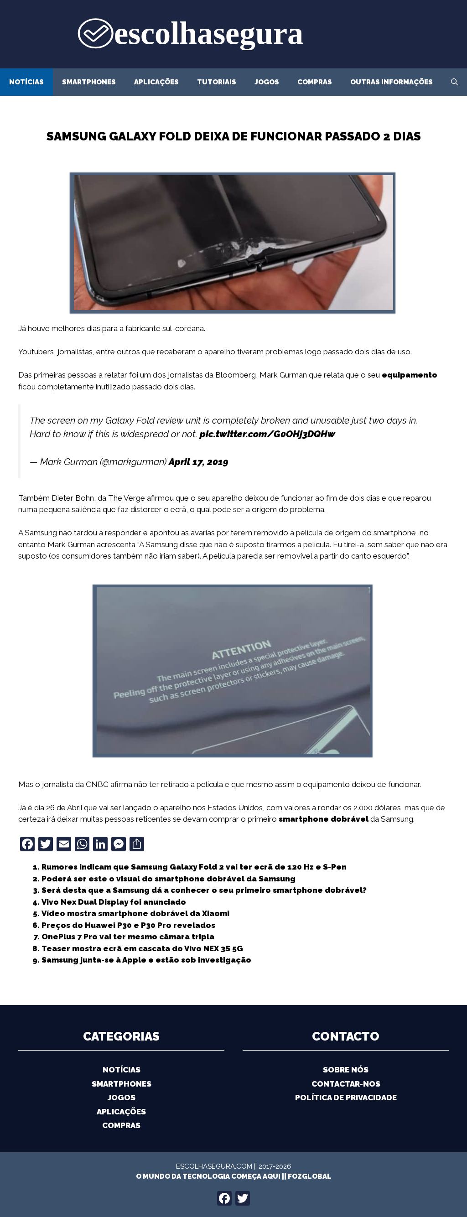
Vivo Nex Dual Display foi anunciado (114, 901)
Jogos (266, 82)
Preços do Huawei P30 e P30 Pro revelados (128, 925)
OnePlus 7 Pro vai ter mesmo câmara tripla (128, 936)
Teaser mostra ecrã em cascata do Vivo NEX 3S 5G (142, 948)
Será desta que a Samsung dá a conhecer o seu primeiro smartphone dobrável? (204, 890)
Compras (314, 82)
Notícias (26, 82)
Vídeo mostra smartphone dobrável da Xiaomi (135, 913)
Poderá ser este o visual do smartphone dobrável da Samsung (169, 878)
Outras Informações (391, 82)
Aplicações (156, 82)
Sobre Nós (345, 1069)
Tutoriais (216, 82)
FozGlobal (310, 1176)
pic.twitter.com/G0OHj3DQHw (267, 434)
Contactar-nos (345, 1083)
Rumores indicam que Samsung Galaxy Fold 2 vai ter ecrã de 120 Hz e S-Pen (194, 866)
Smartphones (89, 82)
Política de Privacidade (346, 1097)
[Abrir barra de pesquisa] (454, 82)
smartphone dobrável (323, 818)
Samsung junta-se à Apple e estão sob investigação (146, 959)
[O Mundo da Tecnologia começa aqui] (233, 33)
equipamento (409, 374)
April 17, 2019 (198, 461)
